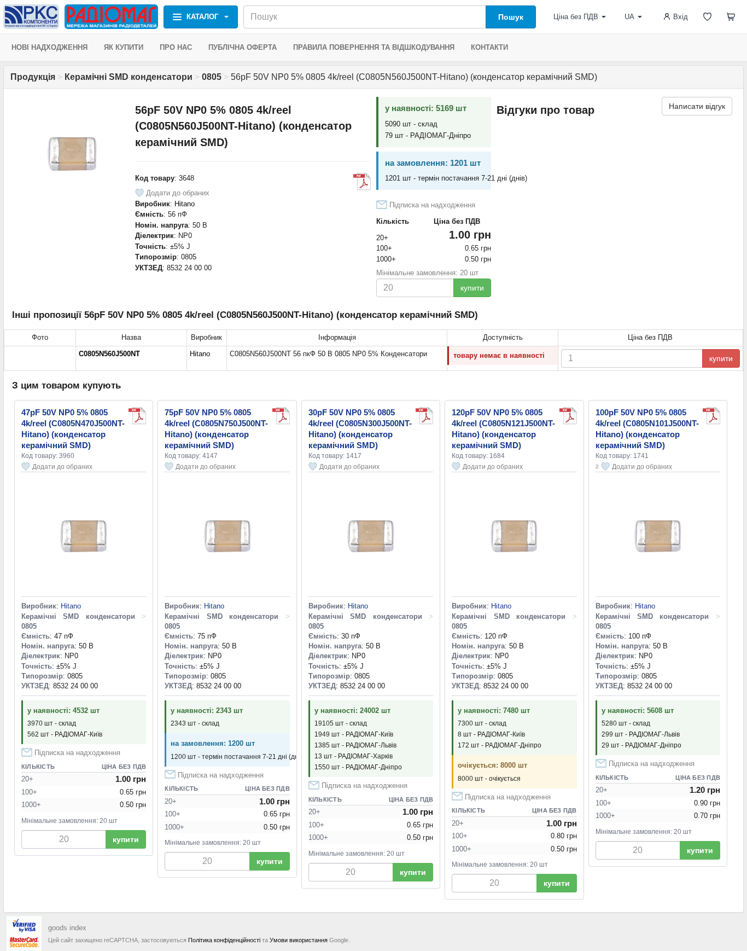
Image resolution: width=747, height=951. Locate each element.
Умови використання (299, 940)
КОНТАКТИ (489, 47)
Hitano (184, 204)
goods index (67, 928)
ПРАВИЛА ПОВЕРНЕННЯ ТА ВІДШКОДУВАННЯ (373, 47)
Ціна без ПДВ (575, 17)
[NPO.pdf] (362, 181)
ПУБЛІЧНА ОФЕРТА (242, 47)
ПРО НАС (176, 47)
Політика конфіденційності (224, 940)
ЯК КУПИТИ (123, 47)
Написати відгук (697, 106)
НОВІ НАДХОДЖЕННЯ (49, 47)
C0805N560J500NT (109, 354)
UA (629, 17)
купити (472, 287)
